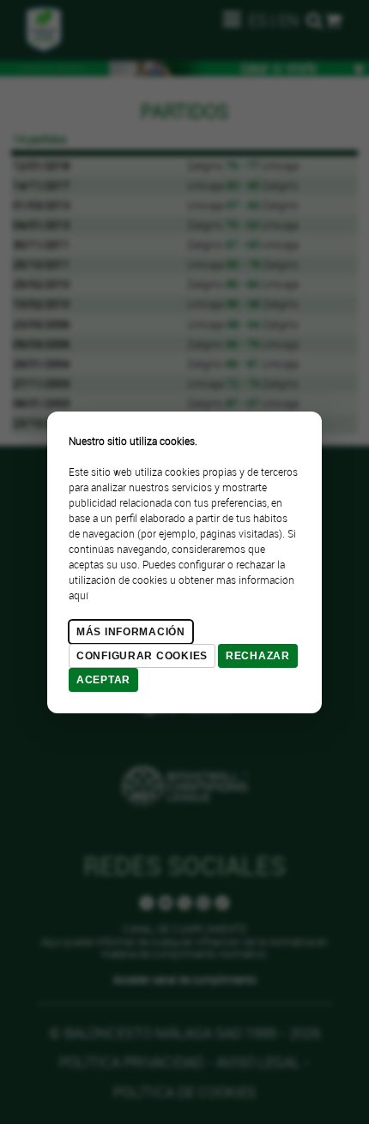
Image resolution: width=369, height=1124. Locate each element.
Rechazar (258, 656)
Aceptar (103, 680)
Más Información (130, 632)
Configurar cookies (142, 656)
